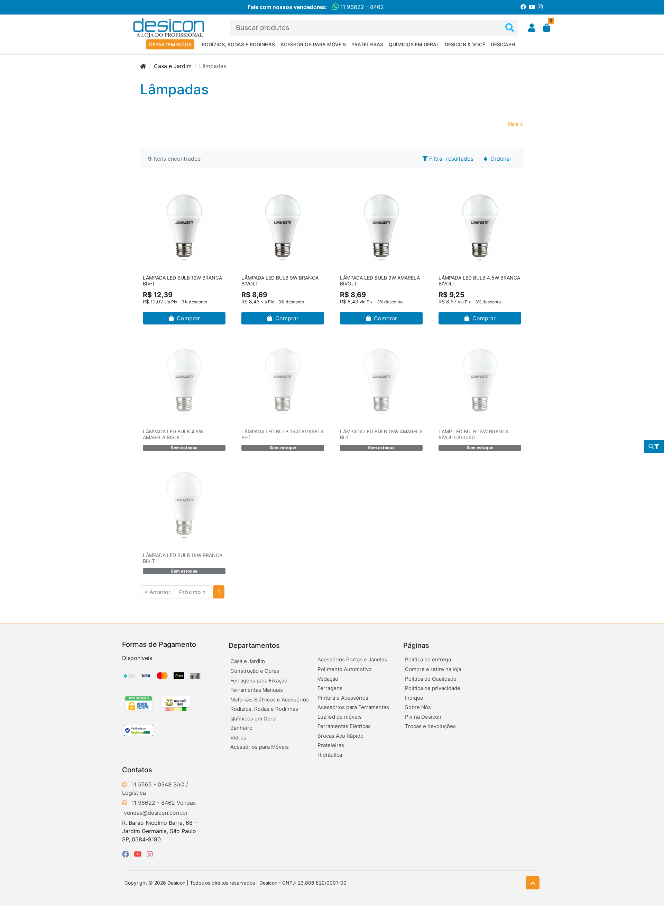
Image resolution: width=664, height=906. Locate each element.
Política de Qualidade (430, 679)
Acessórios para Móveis (313, 44)
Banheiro (241, 728)
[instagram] (150, 854)
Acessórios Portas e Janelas (352, 659)
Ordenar (500, 158)
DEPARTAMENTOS (170, 44)
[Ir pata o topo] (533, 882)
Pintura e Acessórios (342, 698)
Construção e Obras (254, 671)
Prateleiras (367, 44)
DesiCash (503, 44)
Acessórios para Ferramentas (353, 707)
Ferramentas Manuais (256, 690)
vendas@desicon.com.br (156, 812)
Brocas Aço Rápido (340, 736)
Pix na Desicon (423, 717)
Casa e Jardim (173, 66)
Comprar (187, 318)
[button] (531, 27)
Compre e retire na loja (433, 669)
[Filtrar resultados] (654, 446)
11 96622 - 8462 (361, 6)
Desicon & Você (465, 44)
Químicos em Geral (414, 44)
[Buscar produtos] (509, 27)
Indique (414, 698)
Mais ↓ (516, 124)
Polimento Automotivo (344, 669)
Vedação (327, 679)
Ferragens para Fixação (258, 680)
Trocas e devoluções (430, 726)
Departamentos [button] (254, 645)
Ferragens (329, 688)
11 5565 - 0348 (151, 784)
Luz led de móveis (339, 717)
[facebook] (126, 854)
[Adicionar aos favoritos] (151, 190)
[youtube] (139, 854)
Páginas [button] (416, 645)
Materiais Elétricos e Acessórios (269, 699)
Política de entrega (428, 659)
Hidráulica (329, 755)
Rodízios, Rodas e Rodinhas (238, 44)
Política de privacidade (432, 688)
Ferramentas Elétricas (344, 726)
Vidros (238, 737)
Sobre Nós (418, 707)
